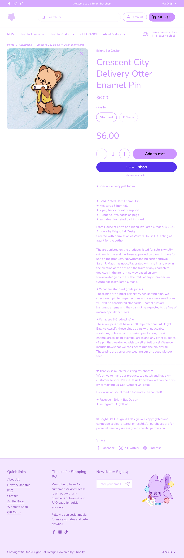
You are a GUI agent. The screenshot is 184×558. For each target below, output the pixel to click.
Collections (25, 44)
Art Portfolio (15, 501)
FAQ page (58, 503)
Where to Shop (17, 507)
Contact (12, 496)
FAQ (10, 490)
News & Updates (18, 485)
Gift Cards (14, 512)
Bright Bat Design (44, 552)
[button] (162, 17)
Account (137, 17)
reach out (58, 493)
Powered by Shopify (71, 552)
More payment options (136, 175)
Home (10, 44)
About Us (13, 479)
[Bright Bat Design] (11, 17)
